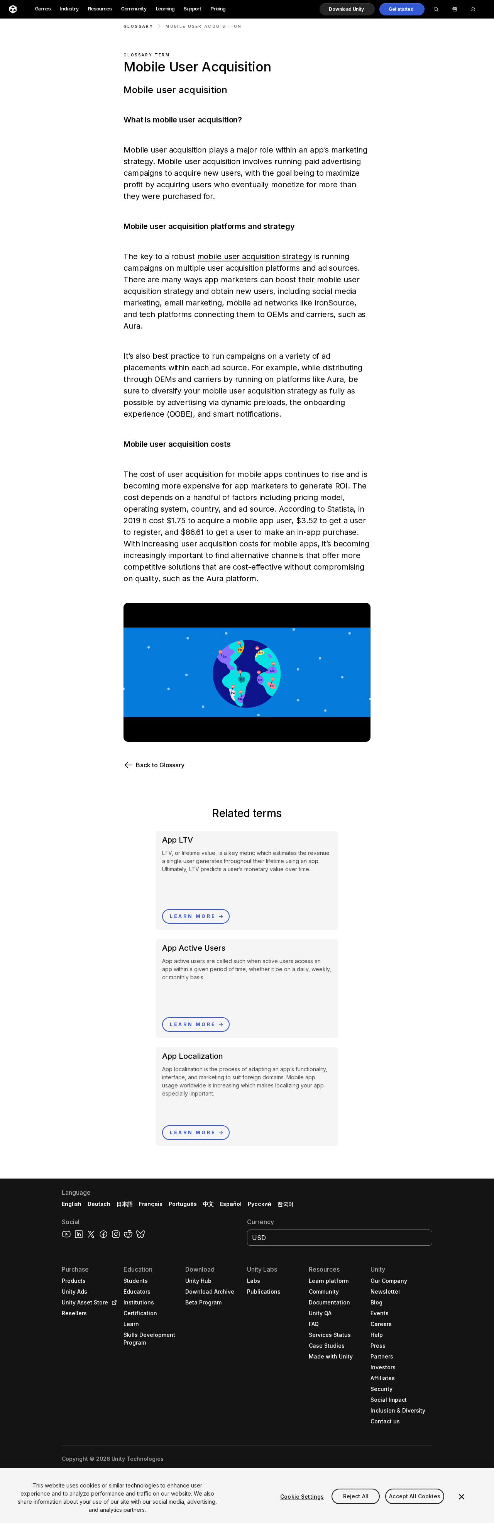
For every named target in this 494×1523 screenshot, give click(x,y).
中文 (208, 1204)
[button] (347, 9)
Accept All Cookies (414, 1496)
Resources (100, 9)
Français (151, 1204)
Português (183, 1204)
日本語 (125, 1204)
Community (134, 9)
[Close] (461, 1496)
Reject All (356, 1496)
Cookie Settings (302, 1496)
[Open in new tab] (112, 1302)
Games (43, 9)
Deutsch (99, 1204)
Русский (259, 1204)
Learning (165, 9)
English (71, 1204)
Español (231, 1204)
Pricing (218, 9)
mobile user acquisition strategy (254, 256)
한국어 (285, 1204)
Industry (69, 9)
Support (192, 9)
